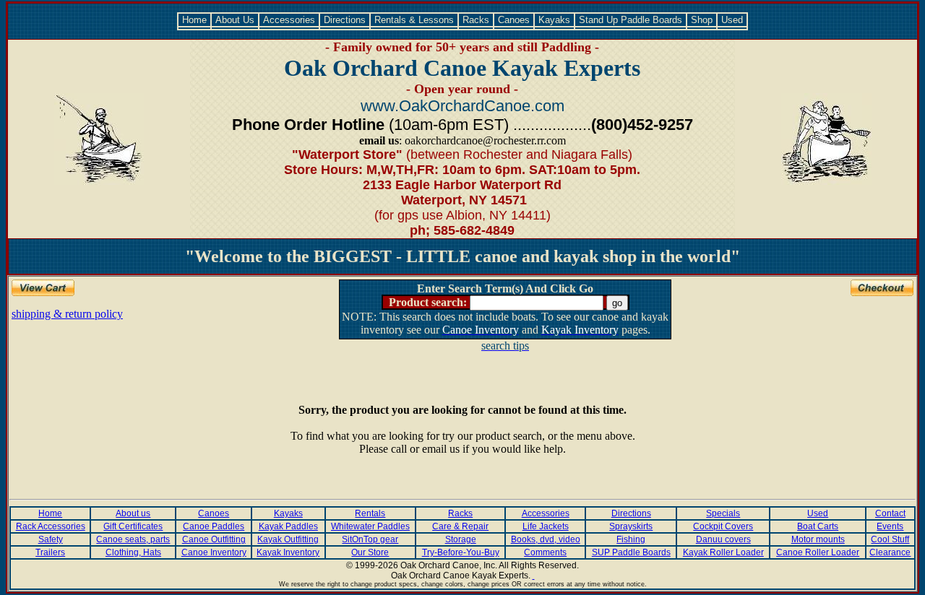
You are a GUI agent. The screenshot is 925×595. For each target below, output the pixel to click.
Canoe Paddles (213, 526)
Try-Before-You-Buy (460, 552)
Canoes (514, 19)
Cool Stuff (890, 539)
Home (194, 19)
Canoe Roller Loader (817, 552)
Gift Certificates (133, 526)
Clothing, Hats (133, 552)
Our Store (370, 552)
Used (732, 19)
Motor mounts (818, 539)
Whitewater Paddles (370, 526)
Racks (476, 19)
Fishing (630, 539)
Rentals (370, 513)
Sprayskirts (631, 526)
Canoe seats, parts (133, 539)
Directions (345, 19)
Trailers (50, 552)
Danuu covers (723, 539)
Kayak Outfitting (288, 539)
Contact (890, 513)
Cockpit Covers (723, 526)
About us (133, 513)
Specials (723, 513)
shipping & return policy (67, 314)
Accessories (289, 19)
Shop (701, 19)
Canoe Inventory (213, 552)
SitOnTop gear (370, 539)
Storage (460, 539)
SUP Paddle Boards (631, 552)
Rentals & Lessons (414, 19)
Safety (50, 539)
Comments (545, 552)
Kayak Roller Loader (723, 552)
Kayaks (554, 19)
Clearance (890, 552)
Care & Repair (460, 526)
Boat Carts (817, 526)
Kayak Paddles (288, 526)
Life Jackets (545, 526)
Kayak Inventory (288, 552)
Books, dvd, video (545, 539)
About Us (234, 19)
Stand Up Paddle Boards (630, 19)
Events (890, 526)
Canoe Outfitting (214, 539)
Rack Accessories (50, 526)
